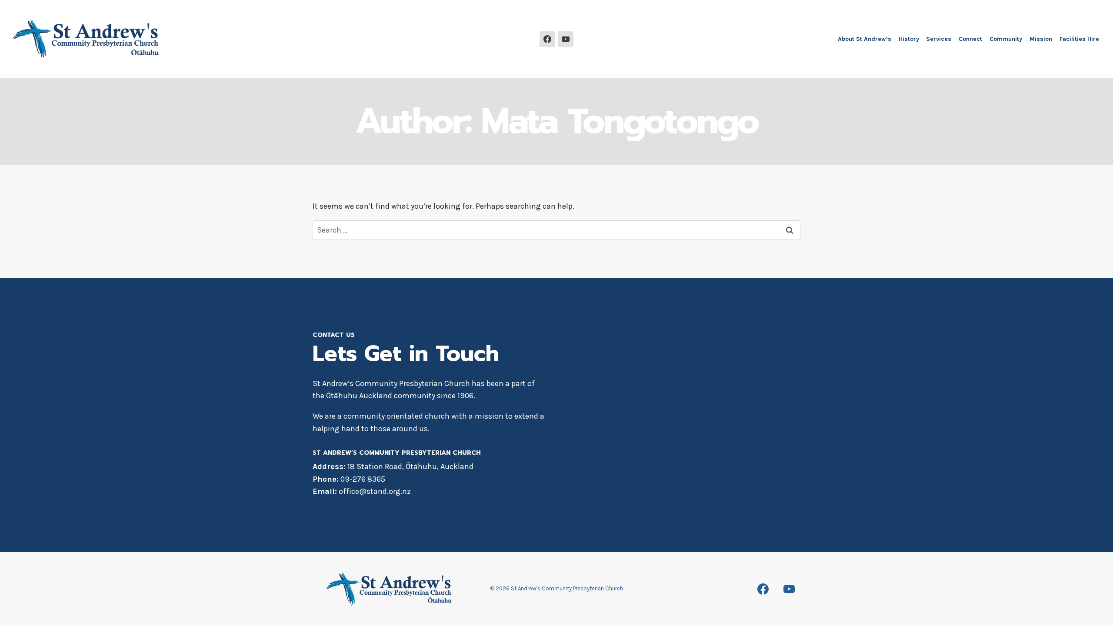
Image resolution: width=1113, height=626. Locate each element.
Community (1006, 39)
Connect (970, 39)
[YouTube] (565, 39)
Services (938, 39)
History (909, 39)
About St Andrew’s (864, 39)
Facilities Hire (1079, 39)
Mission (1041, 39)
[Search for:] (556, 230)
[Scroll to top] (1089, 606)
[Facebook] (547, 39)
